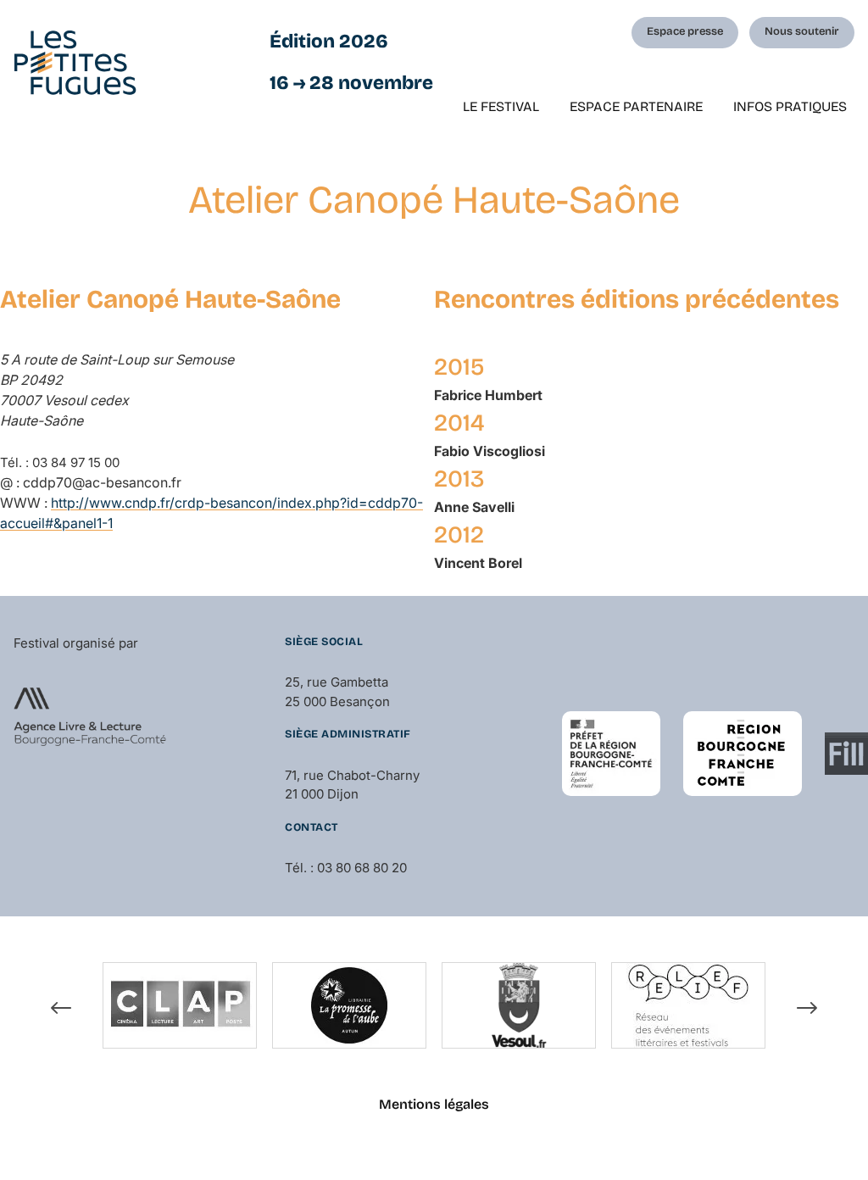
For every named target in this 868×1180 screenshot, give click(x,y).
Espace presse (685, 31)
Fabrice (488, 395)
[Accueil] (75, 63)
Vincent (478, 562)
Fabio (489, 450)
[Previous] (61, 1008)
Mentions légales (434, 1104)
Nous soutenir (802, 31)
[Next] (807, 1008)
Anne (474, 506)
